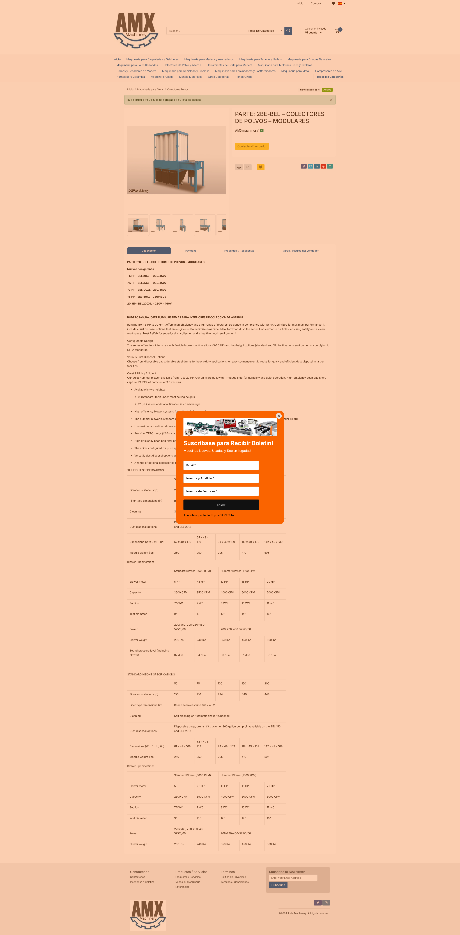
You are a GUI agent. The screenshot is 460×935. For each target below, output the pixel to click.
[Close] (279, 416)
